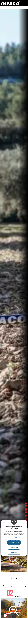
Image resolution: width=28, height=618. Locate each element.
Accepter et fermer (14, 542)
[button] (14, 578)
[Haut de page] (5, 615)
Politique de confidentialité (14, 538)
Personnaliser (14, 547)
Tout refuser (14, 552)
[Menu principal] (24, 3)
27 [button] (20, 586)
